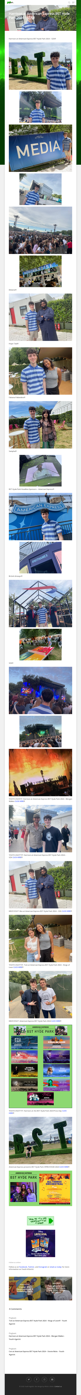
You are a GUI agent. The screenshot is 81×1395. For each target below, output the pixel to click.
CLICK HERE (19, 801)
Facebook (23, 1267)
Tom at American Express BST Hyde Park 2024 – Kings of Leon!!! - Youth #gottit (38, 1322)
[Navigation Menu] (73, 2)
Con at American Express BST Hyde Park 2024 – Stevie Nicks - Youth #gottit (36, 1353)
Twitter (31, 1267)
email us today (56, 1267)
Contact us (58, 1386)
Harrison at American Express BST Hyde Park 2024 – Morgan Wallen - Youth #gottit (37, 1337)
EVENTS (26, 22)
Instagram (43, 1267)
